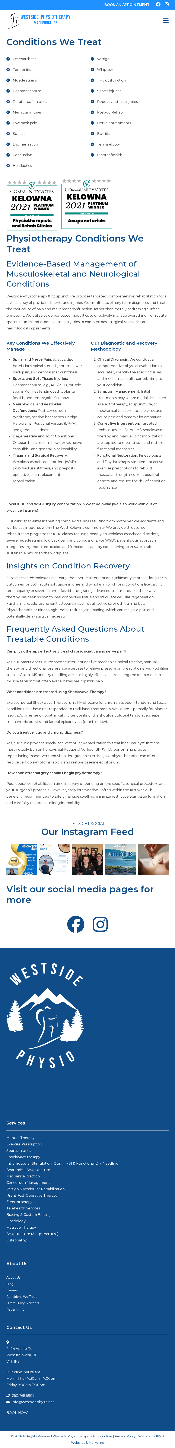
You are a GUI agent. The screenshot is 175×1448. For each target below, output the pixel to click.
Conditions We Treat (21, 1297)
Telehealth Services (23, 1208)
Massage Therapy (21, 1227)
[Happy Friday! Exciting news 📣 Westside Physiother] (120, 859)
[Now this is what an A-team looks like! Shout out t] (87, 859)
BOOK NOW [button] (17, 1413)
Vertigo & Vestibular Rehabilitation (35, 1189)
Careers (12, 1290)
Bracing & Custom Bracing (28, 1215)
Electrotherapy (19, 1202)
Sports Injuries (18, 1151)
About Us (13, 1277)
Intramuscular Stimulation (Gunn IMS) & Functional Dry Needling (62, 1163)
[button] (166, 21)
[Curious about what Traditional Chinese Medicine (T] (153, 859)
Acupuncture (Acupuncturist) (32, 1234)
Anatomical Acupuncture (28, 1170)
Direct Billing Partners (22, 1303)
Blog (9, 1284)
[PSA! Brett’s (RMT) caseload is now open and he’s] (54, 859)
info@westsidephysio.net (33, 1402)
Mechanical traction (23, 1176)
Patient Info (15, 1309)
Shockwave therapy (23, 1157)
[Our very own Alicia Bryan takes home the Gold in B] (21, 859)
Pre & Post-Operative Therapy (32, 1195)
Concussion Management (28, 1183)
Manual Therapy (20, 1138)
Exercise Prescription (24, 1144)
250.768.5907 (23, 1396)
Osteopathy (16, 1240)
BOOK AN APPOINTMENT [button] (127, 5)
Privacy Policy (125, 1436)
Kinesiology (16, 1221)
